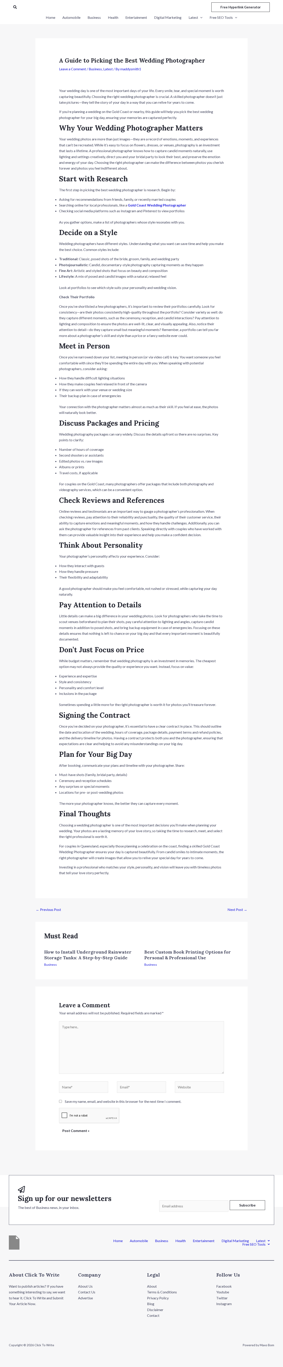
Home (118, 1241)
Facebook (224, 1286)
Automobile (139, 1241)
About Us (85, 1286)
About (152, 1286)
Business (95, 69)
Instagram (224, 1304)
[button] (15, 7)
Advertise (85, 1298)
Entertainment (203, 1241)
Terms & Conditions (162, 1292)
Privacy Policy (158, 1298)
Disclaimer (155, 1310)
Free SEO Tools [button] (254, 1244)
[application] (200, 17)
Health (180, 1241)
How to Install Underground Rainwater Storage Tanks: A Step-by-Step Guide (88, 954)
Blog (150, 1304)
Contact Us (86, 1292)
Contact (153, 1315)
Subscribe (247, 1205)
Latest (108, 69)
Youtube (222, 1292)
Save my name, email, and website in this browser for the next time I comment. (123, 1101)
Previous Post (48, 909)
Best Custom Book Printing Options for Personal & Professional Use (187, 954)
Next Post (237, 909)
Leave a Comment (72, 69)
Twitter (222, 1298)
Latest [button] (261, 1241)
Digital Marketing (235, 1241)
